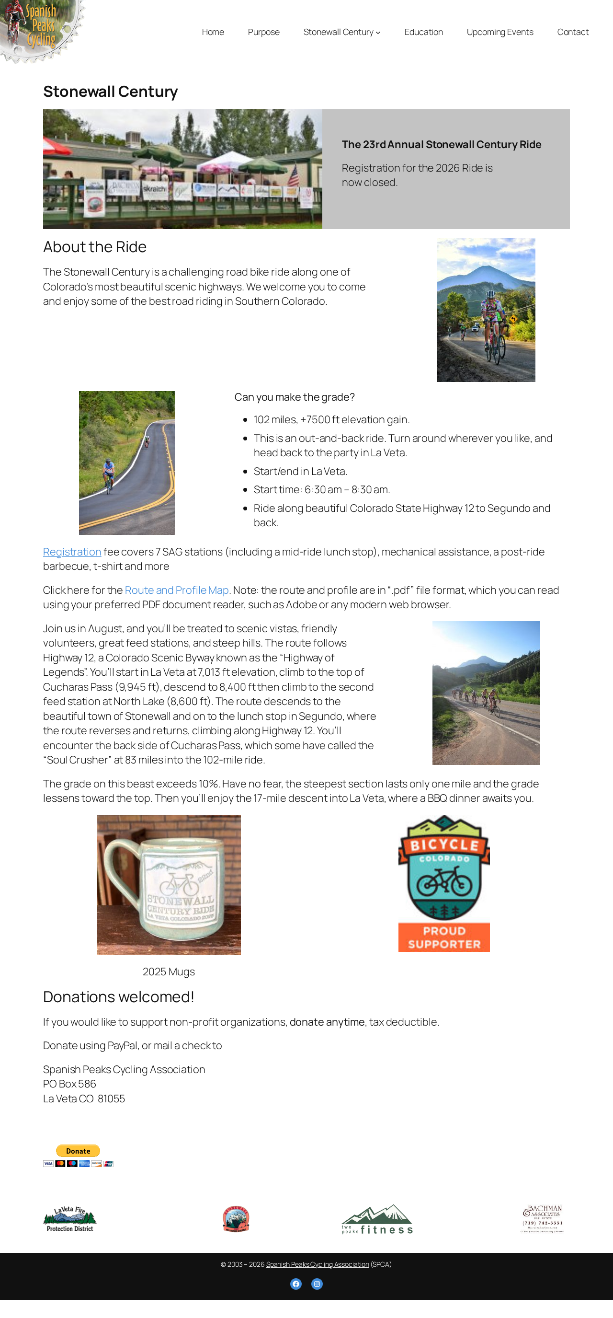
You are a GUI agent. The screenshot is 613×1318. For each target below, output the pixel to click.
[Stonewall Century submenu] (378, 32)
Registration (72, 551)
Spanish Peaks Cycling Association (317, 1264)
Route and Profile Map (177, 590)
